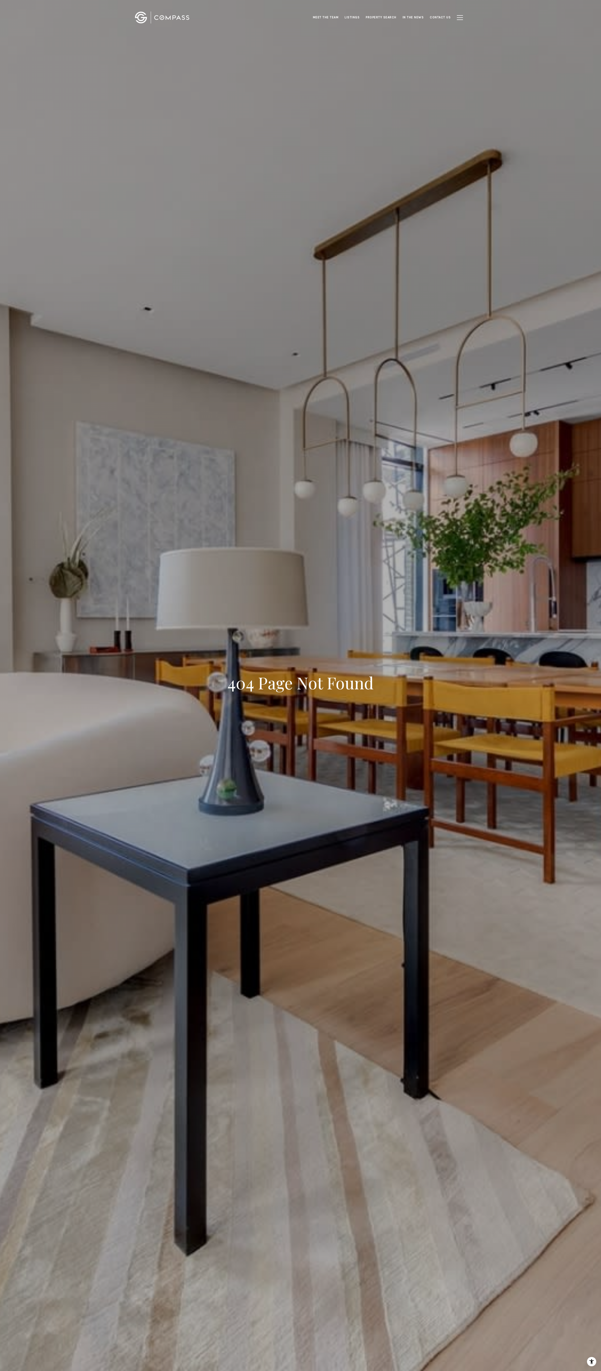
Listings (352, 17)
